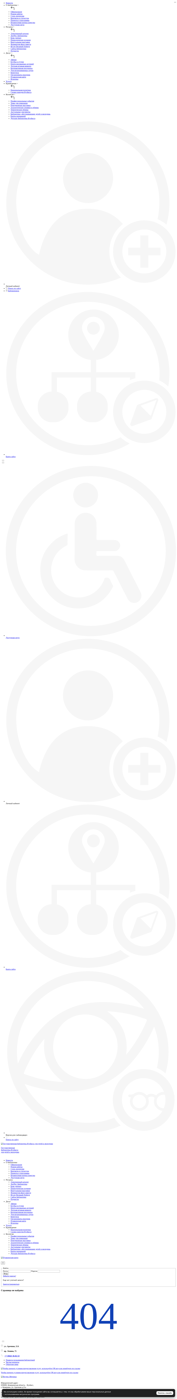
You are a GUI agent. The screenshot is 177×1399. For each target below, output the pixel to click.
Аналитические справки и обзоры (25, 108)
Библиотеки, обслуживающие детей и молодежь (30, 114)
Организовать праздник (20, 75)
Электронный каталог (20, 34)
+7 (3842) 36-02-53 (12, 1356)
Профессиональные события (22, 101)
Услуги (9, 81)
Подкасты (15, 51)
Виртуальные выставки (20, 42)
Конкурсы (15, 73)
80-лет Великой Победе (20, 47)
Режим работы (17, 14)
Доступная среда (17, 25)
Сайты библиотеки (18, 49)
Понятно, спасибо (165, 1393)
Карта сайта (11, 457)
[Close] (175, 2)
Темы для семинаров (19, 103)
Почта (5, 1271)
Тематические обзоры (19, 110)
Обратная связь (12, 1364)
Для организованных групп (22, 70)
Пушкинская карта (18, 77)
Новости (9, 3)
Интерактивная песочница (22, 68)
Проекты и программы (20, 20)
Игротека (14, 79)
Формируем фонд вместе (21, 44)
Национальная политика (21, 90)
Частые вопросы (12, 1362)
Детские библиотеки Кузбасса (23, 118)
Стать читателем (17, 16)
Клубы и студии (17, 62)
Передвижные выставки (21, 105)
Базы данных (16, 38)
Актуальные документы (20, 112)
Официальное (16, 12)
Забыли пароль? (9, 1276)
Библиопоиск (13, 291)
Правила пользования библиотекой (20, 1360)
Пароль (34, 1271)
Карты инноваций (18, 116)
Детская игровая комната (21, 66)
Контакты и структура (20, 18)
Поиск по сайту (14, 288)
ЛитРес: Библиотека (19, 36)
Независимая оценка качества (23, 23)
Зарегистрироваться (11, 1284)
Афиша (13, 60)
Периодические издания (21, 40)
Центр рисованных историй (22, 64)
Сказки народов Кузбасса (21, 92)
